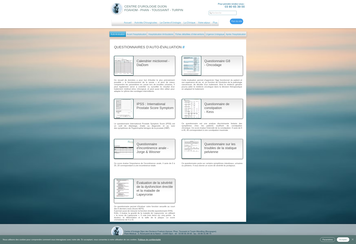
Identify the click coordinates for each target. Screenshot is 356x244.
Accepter (343, 239)
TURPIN (177, 10)
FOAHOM (131, 10)
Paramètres (327, 239)
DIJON (162, 6)
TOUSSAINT (160, 10)
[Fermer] (352, 239)
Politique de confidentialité (149, 239)
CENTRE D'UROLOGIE (141, 6)
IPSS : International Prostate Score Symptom (156, 106)
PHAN (144, 10)
